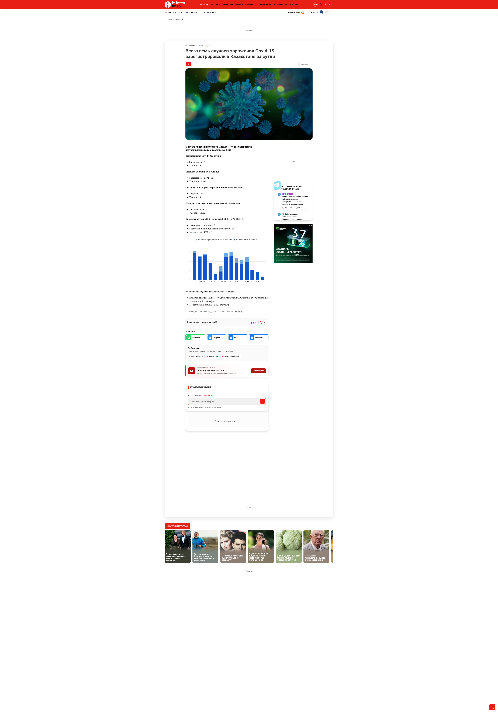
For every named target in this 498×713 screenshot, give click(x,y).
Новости (204, 5)
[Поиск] (320, 4)
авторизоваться (208, 395)
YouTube (294, 5)
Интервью (250, 5)
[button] (322, 12)
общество (213, 356)
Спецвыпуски (265, 5)
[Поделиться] (492, 707)
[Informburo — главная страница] (175, 4)
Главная (168, 20)
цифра (208, 46)
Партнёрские (280, 5)
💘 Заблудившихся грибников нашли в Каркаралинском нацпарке (293, 216)
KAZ (331, 5)
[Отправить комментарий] (262, 401)
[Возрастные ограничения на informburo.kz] (315, 4)
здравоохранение (231, 356)
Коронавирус (197, 356)
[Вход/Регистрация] (325, 4)
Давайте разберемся (232, 5)
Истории (215, 5)
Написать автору (304, 64)
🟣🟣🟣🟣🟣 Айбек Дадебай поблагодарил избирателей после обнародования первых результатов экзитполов (295, 199)
